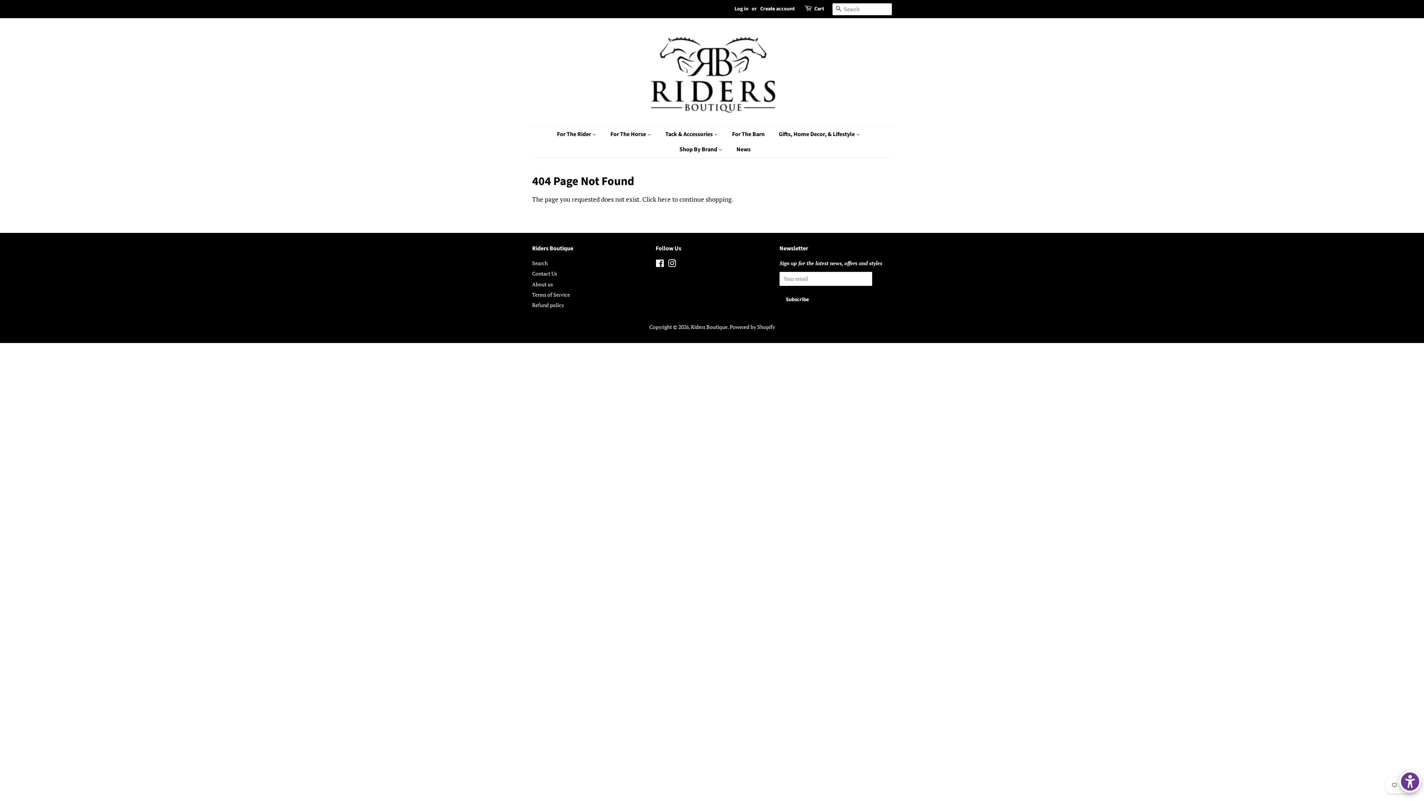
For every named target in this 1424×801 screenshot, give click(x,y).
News (743, 149)
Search (540, 263)
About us (542, 284)
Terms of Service (551, 294)
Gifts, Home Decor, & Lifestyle (817, 134)
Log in (741, 9)
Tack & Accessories (689, 134)
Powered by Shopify (752, 326)
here (664, 199)
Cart (819, 9)
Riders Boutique (709, 326)
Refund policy (548, 305)
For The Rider (574, 134)
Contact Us (544, 273)
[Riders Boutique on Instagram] (672, 264)
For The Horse (628, 134)
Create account (777, 9)
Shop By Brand (698, 149)
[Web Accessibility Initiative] (1410, 781)
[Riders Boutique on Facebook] (660, 264)
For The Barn (748, 134)
